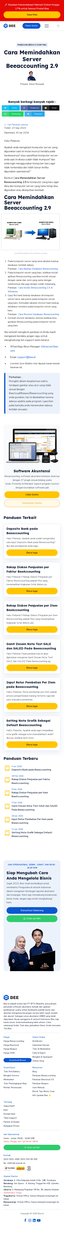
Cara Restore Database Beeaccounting (38, 314)
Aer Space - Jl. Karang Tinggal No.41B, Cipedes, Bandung (31, 1185)
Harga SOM (9, 1053)
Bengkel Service (11, 1075)
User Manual (38, 1087)
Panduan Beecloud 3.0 (43, 1079)
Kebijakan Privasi (11, 1126)
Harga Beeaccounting (14, 1041)
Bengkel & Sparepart (42, 1056)
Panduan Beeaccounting (44, 1075)
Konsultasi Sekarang (32, 910)
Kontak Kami (9, 1114)
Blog (34, 1071)
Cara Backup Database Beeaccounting (38, 268)
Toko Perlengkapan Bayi (15, 1083)
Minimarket (9, 1079)
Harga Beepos (10, 1049)
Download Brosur (17, 1060)
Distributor (37, 1041)
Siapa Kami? (9, 1106)
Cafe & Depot (38, 1053)
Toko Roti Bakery (12, 1071)
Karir (6, 1110)
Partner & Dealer (12, 1122)
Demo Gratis (31, 25)
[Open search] (58, 26)
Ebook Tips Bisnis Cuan (43, 1091)
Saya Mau (32, 14)
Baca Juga (32, 552)
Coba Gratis (32, 494)
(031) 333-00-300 (28, 1159)
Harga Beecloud (11, 1045)
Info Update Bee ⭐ (41, 1095)
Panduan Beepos (40, 1083)
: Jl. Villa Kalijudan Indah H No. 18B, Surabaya (30, 1180)
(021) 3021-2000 (11, 1159)
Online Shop (38, 1060)
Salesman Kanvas (40, 1045)
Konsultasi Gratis (32, 503)
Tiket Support (10, 1118)
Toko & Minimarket (41, 1049)
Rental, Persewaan (13, 1087)
